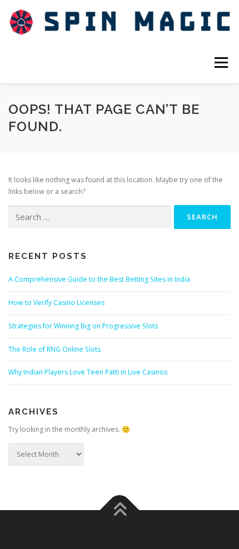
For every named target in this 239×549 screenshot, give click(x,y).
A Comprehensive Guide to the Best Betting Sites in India (99, 279)
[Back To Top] (120, 510)
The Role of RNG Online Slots (54, 349)
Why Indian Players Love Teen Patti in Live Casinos (87, 372)
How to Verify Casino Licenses (56, 302)
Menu (220, 62)
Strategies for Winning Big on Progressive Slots (83, 326)
